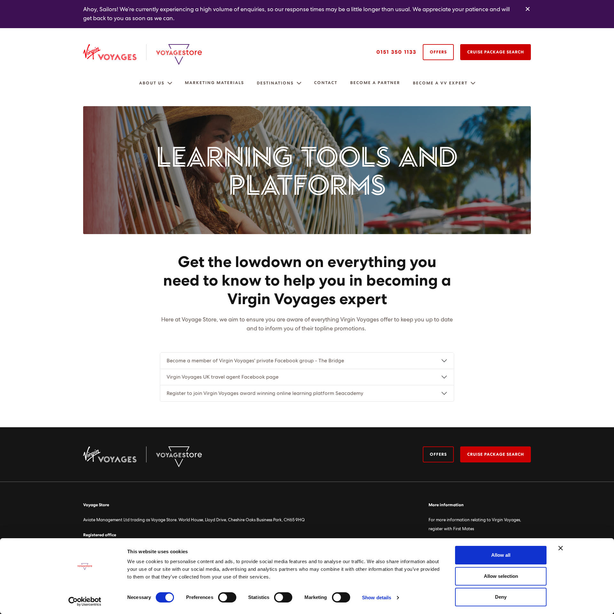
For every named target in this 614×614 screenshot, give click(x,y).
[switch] (227, 597)
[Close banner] (560, 548)
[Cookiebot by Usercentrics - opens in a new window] (85, 601)
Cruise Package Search (495, 52)
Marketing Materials (214, 83)
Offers (438, 52)
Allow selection (501, 576)
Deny (501, 597)
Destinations (275, 83)
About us (151, 83)
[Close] (527, 9)
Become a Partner (375, 83)
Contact (325, 83)
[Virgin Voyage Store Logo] (179, 54)
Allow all (500, 555)
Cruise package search (495, 455)
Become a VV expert (440, 83)
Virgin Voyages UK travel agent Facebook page (223, 377)
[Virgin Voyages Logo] (114, 52)
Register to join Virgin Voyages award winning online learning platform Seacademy (265, 393)
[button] (170, 83)
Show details (376, 597)
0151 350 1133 (396, 52)
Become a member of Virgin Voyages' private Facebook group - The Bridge (255, 360)
